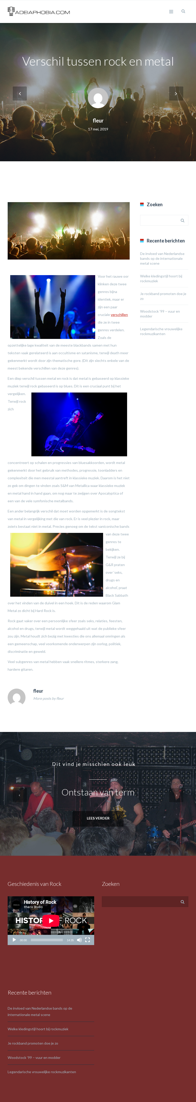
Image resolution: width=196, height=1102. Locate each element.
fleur (98, 120)
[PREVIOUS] (20, 94)
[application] (51, 920)
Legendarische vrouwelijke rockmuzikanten (42, 1072)
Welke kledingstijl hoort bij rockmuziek (38, 1029)
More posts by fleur (48, 698)
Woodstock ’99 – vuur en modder (34, 1057)
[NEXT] (176, 94)
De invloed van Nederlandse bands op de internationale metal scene (162, 258)
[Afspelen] (14, 939)
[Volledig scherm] (87, 939)
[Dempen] (79, 939)
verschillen (119, 314)
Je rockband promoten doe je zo (33, 1043)
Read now (98, 819)
